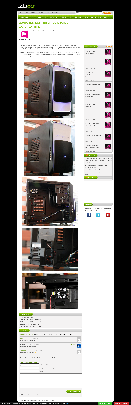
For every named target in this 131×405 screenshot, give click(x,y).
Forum (41, 12)
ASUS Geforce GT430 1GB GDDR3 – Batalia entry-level (37, 322)
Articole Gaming (93, 155)
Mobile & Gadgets (96, 17)
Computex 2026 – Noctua (93, 114)
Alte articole (91, 178)
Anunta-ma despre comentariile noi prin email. (34, 395)
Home (21, 12)
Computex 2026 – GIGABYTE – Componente (90, 74)
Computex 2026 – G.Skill (93, 84)
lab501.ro (28, 7)
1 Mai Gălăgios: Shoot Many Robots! (96, 169)
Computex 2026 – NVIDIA (93, 135)
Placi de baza (53, 17)
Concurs (47, 12)
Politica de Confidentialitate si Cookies (42, 400)
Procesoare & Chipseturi (75, 17)
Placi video (63, 17)
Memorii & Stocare (42, 17)
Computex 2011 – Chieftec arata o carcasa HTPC (40, 357)
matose (37, 30)
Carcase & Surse (23, 17)
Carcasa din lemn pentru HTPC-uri (30, 324)
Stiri (27, 12)
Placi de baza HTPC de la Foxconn (30, 326)
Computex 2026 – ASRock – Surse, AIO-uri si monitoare (93, 126)
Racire (86, 17)
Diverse (32, 17)
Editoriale (33, 12)
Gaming (105, 17)
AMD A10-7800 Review (27, 317)
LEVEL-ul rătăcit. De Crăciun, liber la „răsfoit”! (98, 158)
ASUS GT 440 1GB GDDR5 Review (30, 319)
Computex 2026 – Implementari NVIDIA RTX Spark (93, 63)
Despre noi (55, 12)
